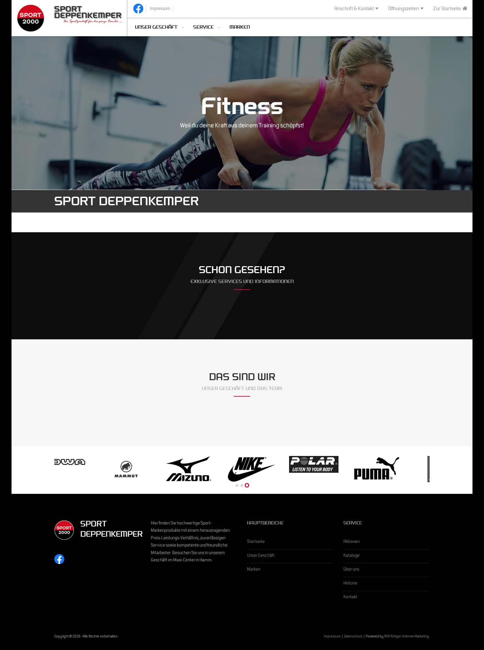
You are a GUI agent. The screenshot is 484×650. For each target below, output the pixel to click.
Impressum (332, 637)
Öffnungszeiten (403, 9)
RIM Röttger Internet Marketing (406, 637)
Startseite (256, 542)
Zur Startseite (447, 9)
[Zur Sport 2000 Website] (31, 18)
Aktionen (351, 542)
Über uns (351, 570)
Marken (239, 27)
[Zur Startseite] (88, 14)
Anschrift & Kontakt (354, 9)
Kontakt (350, 597)
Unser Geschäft (261, 556)
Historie (350, 583)
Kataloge (351, 556)
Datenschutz (353, 637)
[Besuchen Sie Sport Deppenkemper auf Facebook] (138, 9)
